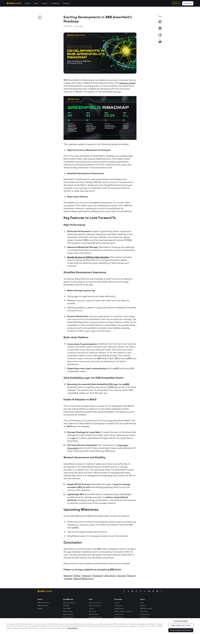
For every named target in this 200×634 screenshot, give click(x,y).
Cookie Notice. (72, 628)
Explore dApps (68, 614)
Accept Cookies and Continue (181, 630)
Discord (131, 575)
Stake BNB (66, 608)
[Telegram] (160, 35)
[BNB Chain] (14, 3)
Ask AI (175, 3)
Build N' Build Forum (84, 578)
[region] (100, 626)
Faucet (91, 608)
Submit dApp (93, 614)
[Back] (40, 17)
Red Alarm (143, 611)
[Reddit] (160, 41)
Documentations (95, 605)
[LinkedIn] (160, 28)
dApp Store (110, 575)
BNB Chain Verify (146, 608)
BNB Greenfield (43, 605)
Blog (141, 602)
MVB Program (119, 608)
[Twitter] (160, 21)
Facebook (98, 575)
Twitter (76, 575)
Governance (118, 614)
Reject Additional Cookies (180, 625)
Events (116, 602)
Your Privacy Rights (181, 621)
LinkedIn (68, 578)
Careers (142, 605)
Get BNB (66, 605)
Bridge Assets (68, 611)
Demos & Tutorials (95, 602)
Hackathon (118, 605)
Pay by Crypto (68, 617)
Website (68, 575)
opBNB (40, 608)
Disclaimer (143, 617)
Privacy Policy (145, 614)
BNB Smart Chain (43, 602)
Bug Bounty (118, 617)
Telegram (86, 575)
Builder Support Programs (123, 611)
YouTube (121, 575)
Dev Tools (92, 611)
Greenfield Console (95, 617)
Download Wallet (69, 602)
